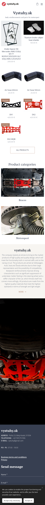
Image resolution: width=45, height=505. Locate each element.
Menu (42, 4)
